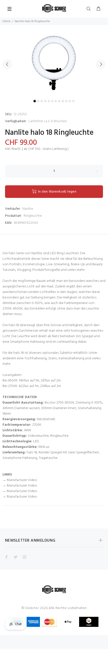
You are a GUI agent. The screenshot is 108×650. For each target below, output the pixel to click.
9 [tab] (63, 101)
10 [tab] (66, 101)
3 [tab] (41, 101)
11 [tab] (70, 101)
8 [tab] (59, 101)
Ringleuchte (33, 216)
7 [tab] (56, 101)
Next (100, 64)
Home (6, 21)
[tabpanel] (54, 61)
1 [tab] (34, 101)
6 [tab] (52, 101)
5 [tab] (48, 101)
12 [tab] (73, 101)
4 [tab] (45, 101)
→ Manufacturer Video (20, 480)
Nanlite (27, 209)
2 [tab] (38, 101)
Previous (7, 64)
